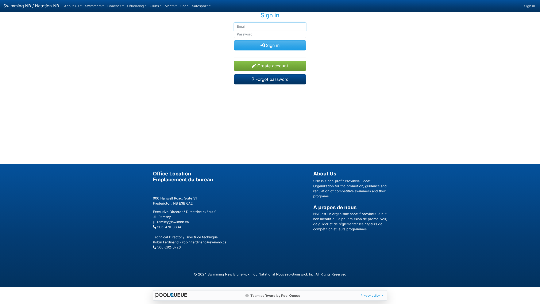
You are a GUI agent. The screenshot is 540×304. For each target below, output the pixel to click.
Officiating (135, 6)
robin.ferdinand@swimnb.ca (204, 242)
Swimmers (93, 6)
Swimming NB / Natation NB (31, 5)
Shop (184, 6)
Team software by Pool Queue (275, 295)
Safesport (200, 6)
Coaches (114, 6)
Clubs (154, 6)
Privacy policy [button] (370, 295)
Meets (169, 6)
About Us (71, 6)
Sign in (529, 6)
